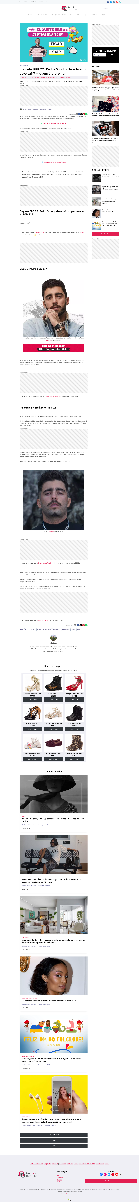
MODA (76, 1164)
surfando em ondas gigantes (53, 396)
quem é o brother (43, 620)
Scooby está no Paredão (45, 563)
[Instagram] (114, 2)
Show (65, 77)
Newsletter (40, 1)
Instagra (48, 340)
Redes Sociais (26, 1117)
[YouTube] (117, 2)
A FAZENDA (39, 1164)
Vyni (69, 77)
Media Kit (60, 1177)
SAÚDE (87, 1164)
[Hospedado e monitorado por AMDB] (69, 1200)
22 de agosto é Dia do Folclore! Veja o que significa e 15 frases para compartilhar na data (51, 1060)
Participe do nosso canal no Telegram (54, 162)
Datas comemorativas (28, 1056)
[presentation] (54, 794)
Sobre (20, 1)
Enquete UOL (37, 177)
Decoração (95, 15)
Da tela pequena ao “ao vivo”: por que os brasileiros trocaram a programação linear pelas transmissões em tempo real (51, 1120)
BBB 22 (27, 77)
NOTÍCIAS (55, 1164)
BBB (22, 77)
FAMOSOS (62, 1164)
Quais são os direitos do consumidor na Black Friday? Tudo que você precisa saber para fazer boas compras (105, 114)
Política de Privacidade (66, 1193)
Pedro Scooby (60, 77)
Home (24, 15)
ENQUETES (47, 1164)
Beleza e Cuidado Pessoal (29, 998)
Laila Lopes (28, 109)
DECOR (92, 1164)
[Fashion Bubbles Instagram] (54, 348)
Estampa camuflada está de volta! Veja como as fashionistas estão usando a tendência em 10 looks (52, 880)
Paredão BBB (51, 77)
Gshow (36, 77)
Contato (47, 1)
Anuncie (25, 1)
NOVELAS (70, 1164)
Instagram (51, 531)
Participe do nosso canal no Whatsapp (54, 123)
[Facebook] (108, 2)
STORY (107, 1164)
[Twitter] (111, 2)
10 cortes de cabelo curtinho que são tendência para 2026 (49, 1000)
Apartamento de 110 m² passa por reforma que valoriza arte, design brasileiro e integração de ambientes (53, 941)
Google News (32, 1)
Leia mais (26, 828)
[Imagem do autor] (21, 109)
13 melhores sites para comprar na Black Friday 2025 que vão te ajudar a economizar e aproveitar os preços (105, 140)
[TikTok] (120, 2)
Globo (31, 77)
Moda (23, 816)
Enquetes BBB (24, 65)
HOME (32, 1164)
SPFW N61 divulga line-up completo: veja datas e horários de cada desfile (53, 820)
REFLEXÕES (100, 1164)
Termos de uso (75, 1193)
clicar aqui (82, 233)
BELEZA (81, 1164)
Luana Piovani (42, 77)
